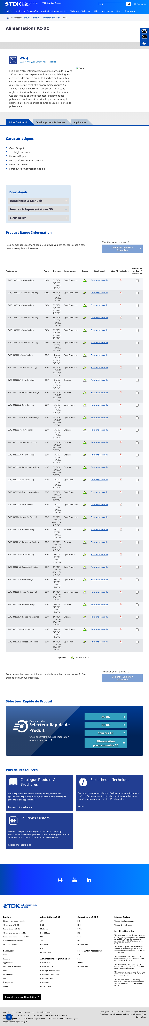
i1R (78, 955)
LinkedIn (89, 879)
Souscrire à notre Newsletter (20, 997)
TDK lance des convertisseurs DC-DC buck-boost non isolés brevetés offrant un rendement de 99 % (129, 958)
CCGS (79, 937)
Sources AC (105, 733)
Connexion (29, 1012)
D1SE (42, 925)
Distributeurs (107, 11)
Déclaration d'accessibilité (56, 1015)
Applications (8, 963)
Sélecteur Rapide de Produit (13, 921)
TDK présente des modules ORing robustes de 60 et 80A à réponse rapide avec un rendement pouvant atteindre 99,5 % (129, 983)
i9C (78, 933)
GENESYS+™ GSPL (47, 967)
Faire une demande (99, 280)
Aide (96, 11)
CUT (41, 921)
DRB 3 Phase (45, 933)
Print (60, 879)
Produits (8, 11)
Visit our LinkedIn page (123, 925)
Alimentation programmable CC (105, 743)
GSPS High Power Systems (50, 970)
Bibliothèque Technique (80, 11)
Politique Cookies (35, 1015)
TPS (41, 941)
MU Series (44, 929)
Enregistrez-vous (44, 1012)
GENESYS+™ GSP (46, 978)
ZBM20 (80, 963)
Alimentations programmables (14, 933)
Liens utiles (18, 218)
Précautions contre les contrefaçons (63, 1018)
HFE (41, 948)
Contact (8, 16)
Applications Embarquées (27, 11)
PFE (41, 937)
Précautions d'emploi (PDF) (14, 1021)
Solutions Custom (10, 945)
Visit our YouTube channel (124, 921)
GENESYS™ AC (45, 963)
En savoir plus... (46, 952)
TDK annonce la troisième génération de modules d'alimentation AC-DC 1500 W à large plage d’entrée (129, 974)
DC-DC (105, 725)
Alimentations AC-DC (11, 925)
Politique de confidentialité (14, 1015)
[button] (144, 37)
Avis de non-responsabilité (34, 1018)
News (118, 11)
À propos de (130, 11)
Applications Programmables (53, 11)
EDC (78, 925)
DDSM (79, 929)
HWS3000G (44, 945)
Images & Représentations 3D (31, 209)
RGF (78, 959)
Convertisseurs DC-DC (11, 929)
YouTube (74, 879)
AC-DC (105, 717)
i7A (78, 941)
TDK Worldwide (140, 4)
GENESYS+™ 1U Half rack (49, 974)
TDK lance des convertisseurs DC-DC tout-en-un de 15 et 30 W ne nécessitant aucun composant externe (129, 966)
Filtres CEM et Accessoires (13, 941)
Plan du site (17, 1012)
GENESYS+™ (44, 982)
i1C (78, 921)
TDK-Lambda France (52, 3)
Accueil (5, 955)
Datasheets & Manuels (26, 201)
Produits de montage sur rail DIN (16, 937)
